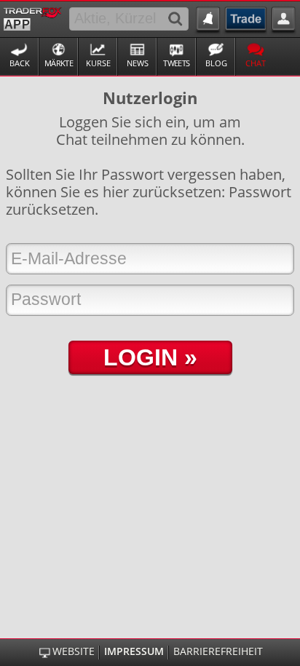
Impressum (134, 651)
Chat (255, 63)
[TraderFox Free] (32, 18)
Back (19, 63)
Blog (216, 63)
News (138, 63)
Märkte (58, 63)
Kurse (98, 63)
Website (73, 651)
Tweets (176, 63)
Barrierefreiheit (218, 651)
